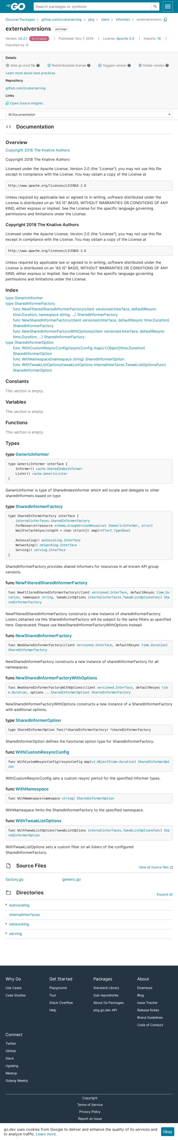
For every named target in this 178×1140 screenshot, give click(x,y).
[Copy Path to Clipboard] (165, 19)
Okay (167, 1131)
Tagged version (114, 65)
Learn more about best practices (30, 73)
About (143, 978)
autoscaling (51, 540)
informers (123, 19)
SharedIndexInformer (64, 469)
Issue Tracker (147, 1003)
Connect (14, 1034)
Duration (158, 645)
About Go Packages (108, 1003)
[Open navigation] (167, 6)
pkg (91, 19)
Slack (10, 1058)
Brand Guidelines (150, 1017)
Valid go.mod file (22, 65)
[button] (7, 65)
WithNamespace (32, 789)
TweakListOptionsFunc (141, 597)
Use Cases (14, 988)
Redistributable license (69, 65)
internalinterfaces (32, 521)
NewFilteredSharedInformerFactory (51, 582)
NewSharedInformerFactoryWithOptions (56, 677)
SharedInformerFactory (39, 506)
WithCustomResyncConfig (42, 752)
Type (117, 530)
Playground (58, 988)
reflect (105, 530)
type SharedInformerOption (30, 342)
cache (40, 469)
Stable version (153, 65)
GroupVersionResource (86, 525)
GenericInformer (32, 454)
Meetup (11, 1073)
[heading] (20, 6)
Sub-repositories (105, 995)
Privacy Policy (90, 1112)
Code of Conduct (150, 1025)
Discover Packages (20, 19)
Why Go (13, 978)
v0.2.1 (17, 38)
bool (126, 530)
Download (144, 988)
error (146, 525)
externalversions (149, 19)
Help (52, 1010)
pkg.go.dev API (105, 1010)
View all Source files (154, 867)
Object (102, 762)
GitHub (11, 1051)
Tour (52, 995)
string (47, 597)
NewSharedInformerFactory (44, 635)
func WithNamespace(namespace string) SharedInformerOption (68, 359)
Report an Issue (90, 1119)
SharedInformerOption (69, 692)
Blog (140, 995)
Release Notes (148, 1010)
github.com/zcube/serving (61, 19)
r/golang (12, 1066)
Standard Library (106, 988)
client (105, 19)
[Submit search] (155, 6)
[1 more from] (6, 905)
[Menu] (89, 114)
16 (153, 38)
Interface (72, 540)
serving (40, 550)
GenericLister (55, 473)
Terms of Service (90, 1105)
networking (49, 545)
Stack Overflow (61, 1003)
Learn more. (46, 1134)
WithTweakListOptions (38, 820)
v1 (93, 762)
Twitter (11, 1043)
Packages (102, 978)
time (160, 592)
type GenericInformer (24, 297)
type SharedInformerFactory (30, 303)
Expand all (164, 894)
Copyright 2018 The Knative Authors (38, 150)
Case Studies (15, 995)
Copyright (89, 1098)
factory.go (15, 879)
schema (60, 525)
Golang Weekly (17, 1080)
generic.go (71, 879)
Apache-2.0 (125, 38)
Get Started (60, 978)
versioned (100, 592)
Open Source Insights (26, 103)
